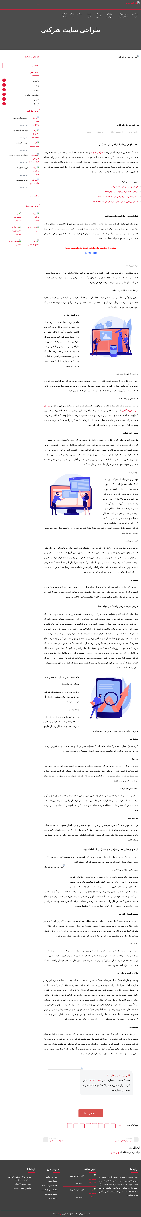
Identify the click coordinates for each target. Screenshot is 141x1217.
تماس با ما (64, 15)
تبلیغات (36, 85)
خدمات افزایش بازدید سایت (18, 155)
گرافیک (36, 104)
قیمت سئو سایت (22, 143)
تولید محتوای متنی (21, 168)
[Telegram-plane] (110, 1202)
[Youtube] (123, 1202)
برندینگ (36, 81)
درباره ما (71, 15)
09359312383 (91, 253)
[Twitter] (129, 1202)
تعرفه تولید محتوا (22, 180)
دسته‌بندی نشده (32, 95)
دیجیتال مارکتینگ (109, 15)
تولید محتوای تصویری (20, 130)
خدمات (88, 132)
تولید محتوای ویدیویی (20, 118)
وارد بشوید (114, 1152)
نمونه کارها (89, 15)
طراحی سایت (135, 15)
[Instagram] (4, 5)
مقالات (79, 14)
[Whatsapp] (117, 1202)
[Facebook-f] (135, 1202)
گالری (36, 99)
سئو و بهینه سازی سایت (123, 15)
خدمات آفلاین (98, 15)
